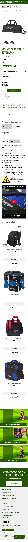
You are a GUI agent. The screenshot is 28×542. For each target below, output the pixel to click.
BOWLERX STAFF (6, 509)
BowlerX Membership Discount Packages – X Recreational (14, 107)
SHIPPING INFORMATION (6, 492)
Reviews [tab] (12, 141)
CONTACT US (4, 504)
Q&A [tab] (18, 141)
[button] (24, 17)
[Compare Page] (10, 115)
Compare (6, 115)
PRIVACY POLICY (5, 501)
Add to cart (14, 91)
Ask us (12, 56)
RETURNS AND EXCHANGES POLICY (8, 495)
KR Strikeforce (7, 134)
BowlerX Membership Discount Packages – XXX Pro (13, 109)
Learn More (14, 483)
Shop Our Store (8, 11)
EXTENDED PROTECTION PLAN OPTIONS (9, 498)
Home (3, 11)
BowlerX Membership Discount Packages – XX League (13, 105)
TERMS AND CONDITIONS (6, 489)
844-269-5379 (6, 517)
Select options (14, 259)
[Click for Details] (23, 1)
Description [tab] (5, 141)
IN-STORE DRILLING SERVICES (7, 506)
